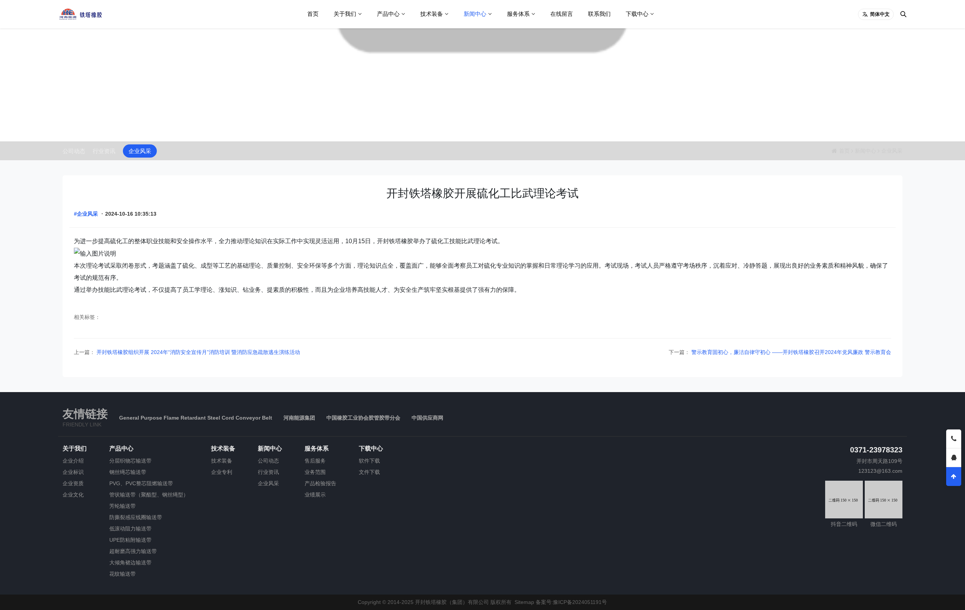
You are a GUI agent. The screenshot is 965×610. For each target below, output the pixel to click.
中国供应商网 (427, 418)
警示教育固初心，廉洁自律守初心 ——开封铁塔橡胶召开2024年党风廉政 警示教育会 (790, 352)
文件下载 (369, 472)
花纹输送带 (122, 574)
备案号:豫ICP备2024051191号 (571, 602)
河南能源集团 (299, 418)
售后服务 (315, 461)
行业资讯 (104, 151)
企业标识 (73, 472)
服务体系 (518, 14)
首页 (313, 14)
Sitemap (524, 602)
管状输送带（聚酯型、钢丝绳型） (148, 495)
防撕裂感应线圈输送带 (135, 517)
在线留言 (561, 14)
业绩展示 (315, 495)
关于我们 (345, 14)
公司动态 (74, 151)
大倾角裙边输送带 (130, 562)
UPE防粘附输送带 (130, 540)
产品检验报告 (320, 483)
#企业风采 (86, 214)
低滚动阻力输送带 (130, 529)
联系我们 (599, 14)
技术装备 (431, 14)
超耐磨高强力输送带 (133, 551)
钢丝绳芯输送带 (127, 472)
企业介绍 (73, 461)
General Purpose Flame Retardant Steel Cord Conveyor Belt (195, 418)
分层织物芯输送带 (130, 461)
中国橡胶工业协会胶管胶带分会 (363, 418)
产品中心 (388, 14)
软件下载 (369, 461)
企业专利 (221, 472)
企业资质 (73, 483)
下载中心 (637, 14)
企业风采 (140, 151)
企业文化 (73, 495)
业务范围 (315, 472)
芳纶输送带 (122, 506)
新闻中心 (475, 14)
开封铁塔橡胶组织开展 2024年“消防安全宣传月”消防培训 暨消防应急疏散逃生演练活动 (197, 352)
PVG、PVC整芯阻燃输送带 (141, 483)
